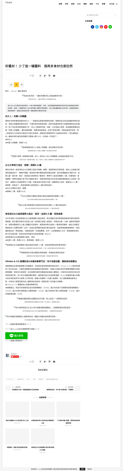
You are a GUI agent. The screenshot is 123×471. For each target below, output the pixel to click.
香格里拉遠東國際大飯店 (52, 379)
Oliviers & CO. (10, 379)
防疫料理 (41, 379)
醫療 (85, 4)
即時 (66, 4)
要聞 (72, 4)
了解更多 (89, 469)
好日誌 (111, 4)
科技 (97, 4)
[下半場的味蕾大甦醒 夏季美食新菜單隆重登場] (68, 409)
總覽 (60, 4)
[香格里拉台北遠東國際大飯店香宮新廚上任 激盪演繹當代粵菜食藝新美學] (43, 436)
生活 (79, 4)
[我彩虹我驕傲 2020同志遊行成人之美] (17, 409)
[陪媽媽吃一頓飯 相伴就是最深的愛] (17, 436)
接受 (82, 469)
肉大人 (28, 379)
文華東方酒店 (20, 379)
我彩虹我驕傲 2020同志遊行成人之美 (17, 420)
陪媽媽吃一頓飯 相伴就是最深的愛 (17, 447)
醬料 (34, 379)
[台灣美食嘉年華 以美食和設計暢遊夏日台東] (43, 409)
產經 (91, 4)
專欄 (103, 4)
